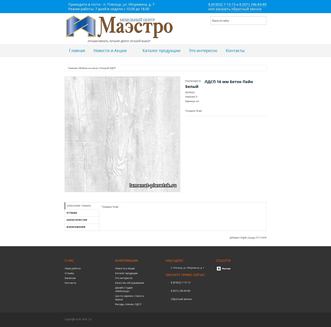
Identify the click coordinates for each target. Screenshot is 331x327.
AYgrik (243, 237)
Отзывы (72, 212)
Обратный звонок (181, 299)
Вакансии (70, 278)
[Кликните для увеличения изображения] (122, 134)
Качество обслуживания (129, 282)
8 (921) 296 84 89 (180, 290)
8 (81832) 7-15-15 (221, 4)
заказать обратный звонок (238, 9)
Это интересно (124, 278)
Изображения (76, 227)
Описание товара (79, 205)
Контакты (70, 282)
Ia (77, 319)
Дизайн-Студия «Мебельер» (124, 289)
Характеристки (77, 219)
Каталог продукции (126, 273)
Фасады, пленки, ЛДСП (128, 304)
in (91, 319)
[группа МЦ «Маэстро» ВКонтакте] (224, 267)
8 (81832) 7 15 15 (180, 282)
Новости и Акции (125, 268)
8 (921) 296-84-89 (252, 4)
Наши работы (73, 268)
